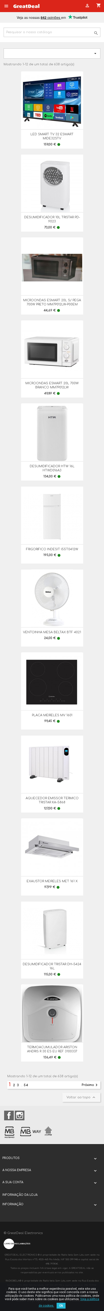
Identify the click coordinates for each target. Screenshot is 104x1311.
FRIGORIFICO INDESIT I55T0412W (52, 549)
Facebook (9, 1115)
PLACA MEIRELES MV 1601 (52, 715)
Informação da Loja (19, 1195)
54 (26, 1085)
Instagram (19, 1115)
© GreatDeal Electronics (23, 1233)
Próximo (90, 1085)
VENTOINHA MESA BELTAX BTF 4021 (52, 632)
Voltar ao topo (81, 1097)
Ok (61, 1305)
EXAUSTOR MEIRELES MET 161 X (52, 881)
